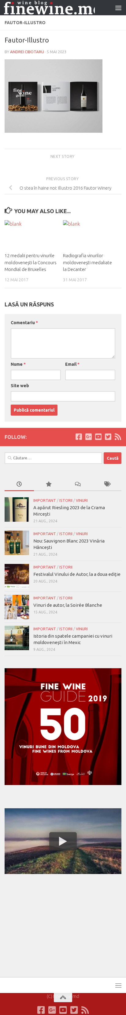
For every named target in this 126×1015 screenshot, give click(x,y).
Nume (18, 364)
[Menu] (118, 7)
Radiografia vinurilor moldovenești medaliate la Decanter (87, 262)
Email (72, 364)
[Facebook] (78, 436)
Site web (20, 385)
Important (44, 500)
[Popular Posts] (48, 484)
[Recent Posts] (19, 484)
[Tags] (107, 484)
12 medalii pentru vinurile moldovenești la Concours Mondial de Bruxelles (31, 262)
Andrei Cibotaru (27, 52)
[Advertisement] (50, 924)
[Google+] (88, 436)
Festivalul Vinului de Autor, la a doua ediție (76, 574)
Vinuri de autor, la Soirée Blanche (67, 605)
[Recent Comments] (77, 484)
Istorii (65, 500)
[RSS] (117, 436)
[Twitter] (108, 436)
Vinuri (82, 500)
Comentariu (24, 322)
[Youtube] (98, 436)
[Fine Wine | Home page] (49, 8)
